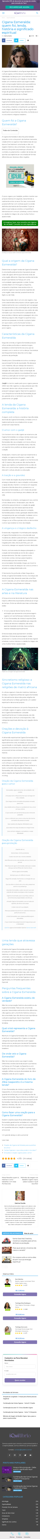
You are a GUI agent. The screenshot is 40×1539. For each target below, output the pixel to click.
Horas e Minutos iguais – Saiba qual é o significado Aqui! (24, 1468)
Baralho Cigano (17, 1481)
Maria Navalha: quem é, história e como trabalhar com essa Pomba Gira (10, 1181)
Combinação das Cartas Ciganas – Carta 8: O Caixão (19, 1403)
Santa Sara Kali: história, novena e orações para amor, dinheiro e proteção (25, 1241)
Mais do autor (28, 1233)
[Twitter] (25, 1455)
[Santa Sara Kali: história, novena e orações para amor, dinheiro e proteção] (7, 1241)
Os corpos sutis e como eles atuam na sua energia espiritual (24, 1259)
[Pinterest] (20, 1455)
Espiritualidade (11, 18)
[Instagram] (15, 1455)
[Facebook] (9, 1455)
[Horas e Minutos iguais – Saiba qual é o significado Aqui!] (7, 1470)
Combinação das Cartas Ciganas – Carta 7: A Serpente (20, 1412)
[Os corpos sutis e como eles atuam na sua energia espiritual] (7, 1259)
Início (3, 18)
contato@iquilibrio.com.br (23, 1450)
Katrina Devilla (8, 36)
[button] (37, 13)
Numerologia (17, 1471)
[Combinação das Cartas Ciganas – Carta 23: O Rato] (7, 1488)
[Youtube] (30, 1455)
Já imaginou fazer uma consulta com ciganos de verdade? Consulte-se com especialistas (20, 223)
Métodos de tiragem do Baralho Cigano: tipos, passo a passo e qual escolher (29, 1181)
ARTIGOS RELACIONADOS (12, 1233)
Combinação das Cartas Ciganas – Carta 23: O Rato (25, 1487)
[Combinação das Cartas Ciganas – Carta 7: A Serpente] (7, 1479)
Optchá (6, 927)
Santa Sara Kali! (31, 927)
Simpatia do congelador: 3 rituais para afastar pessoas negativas (20, 1397)
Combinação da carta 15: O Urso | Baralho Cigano (18, 1407)
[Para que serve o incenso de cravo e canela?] (7, 1250)
